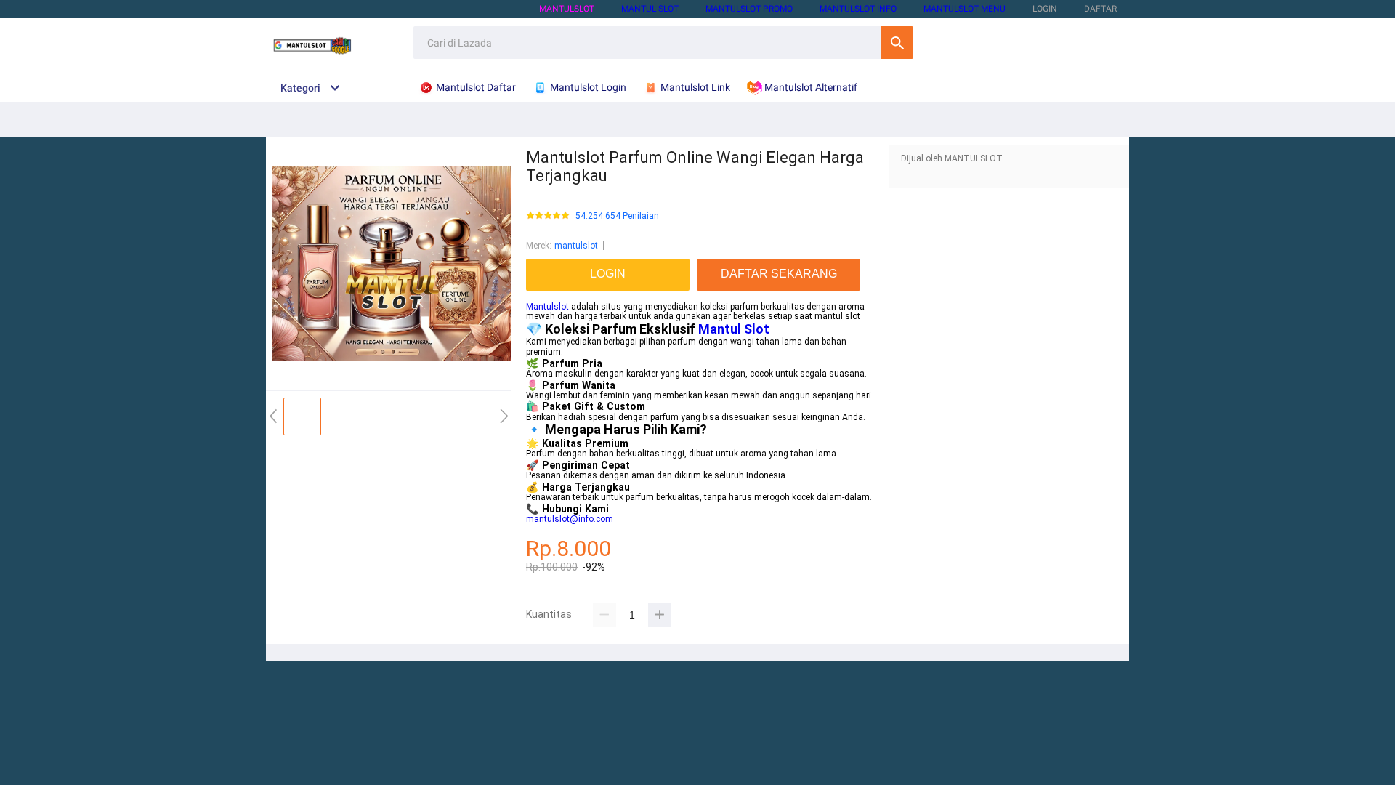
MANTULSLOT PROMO (749, 9)
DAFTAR (1100, 9)
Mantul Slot (733, 329)
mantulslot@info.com (569, 519)
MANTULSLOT (566, 9)
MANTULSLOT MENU (964, 9)
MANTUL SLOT (650, 9)
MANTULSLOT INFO (858, 9)
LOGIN (1044, 9)
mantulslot (576, 246)
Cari (897, 42)
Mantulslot (547, 307)
